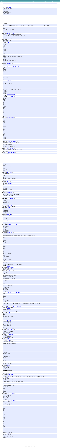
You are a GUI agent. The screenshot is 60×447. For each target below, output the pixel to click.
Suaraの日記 (8, 312)
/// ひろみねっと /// (9, 207)
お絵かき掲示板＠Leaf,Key (10, 232)
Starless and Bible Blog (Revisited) (10, 117)
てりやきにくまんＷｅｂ (10, 270)
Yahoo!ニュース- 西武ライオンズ (10, 329)
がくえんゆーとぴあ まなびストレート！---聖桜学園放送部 (14, 306)
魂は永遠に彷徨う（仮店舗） (10, 148)
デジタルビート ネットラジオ (10, 33)
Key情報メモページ (9, 433)
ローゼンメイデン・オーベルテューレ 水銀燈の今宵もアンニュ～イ (14, 292)
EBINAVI (8, 174)
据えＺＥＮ (8, 362)
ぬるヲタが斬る (9, 185)
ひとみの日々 (8, 365)
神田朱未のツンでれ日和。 (10, 374)
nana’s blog (8, 181)
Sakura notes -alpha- (9, 63)
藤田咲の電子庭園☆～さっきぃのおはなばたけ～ (12, 224)
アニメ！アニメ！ (9, 23)
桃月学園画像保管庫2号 (9, 192)
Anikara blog (8, 308)
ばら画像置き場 (9, 80)
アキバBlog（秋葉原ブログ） (10, 205)
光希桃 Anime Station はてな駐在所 (11, 152)
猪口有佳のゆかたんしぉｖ (10, 220)
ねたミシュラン (9, 279)
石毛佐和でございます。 (10, 320)
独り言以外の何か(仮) (9, 172)
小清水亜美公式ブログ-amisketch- (10, 183)
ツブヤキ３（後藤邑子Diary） (10, 96)
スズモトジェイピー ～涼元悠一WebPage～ (12, 141)
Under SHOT (8, 340)
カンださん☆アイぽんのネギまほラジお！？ (12, 400)
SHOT (7, 342)
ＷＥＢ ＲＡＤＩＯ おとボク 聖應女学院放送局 (13, 66)
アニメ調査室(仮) (9, 7)
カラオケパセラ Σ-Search (10, 267)
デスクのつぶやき (9, 377)
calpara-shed (8, 266)
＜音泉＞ (8, 39)
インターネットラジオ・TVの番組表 (11, 94)
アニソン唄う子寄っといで (10, 334)
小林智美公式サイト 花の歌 (10, 393)
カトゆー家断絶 (9, 338)
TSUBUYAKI (8, 42)
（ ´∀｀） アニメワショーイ (10, 198)
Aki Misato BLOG (9, 214)
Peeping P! (8, 274)
